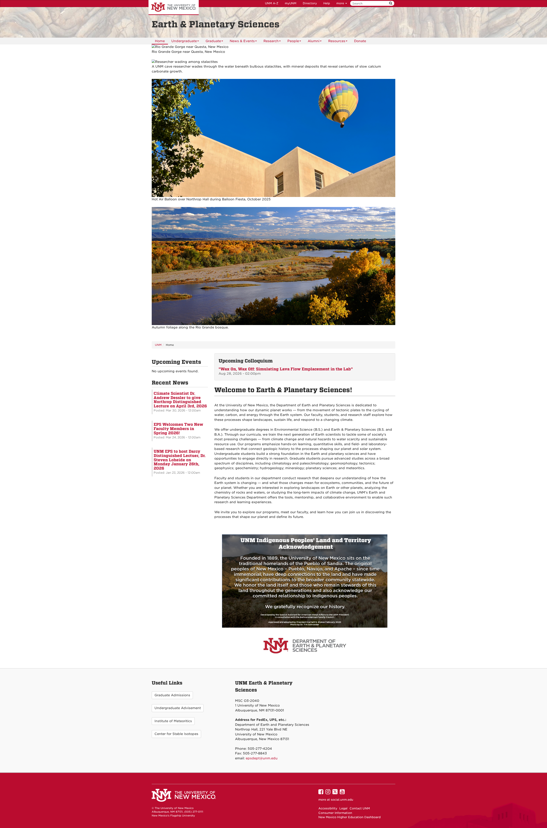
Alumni (313, 41)
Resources (336, 41)
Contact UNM (360, 808)
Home (160, 41)
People (293, 41)
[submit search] (390, 3)
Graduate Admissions (172, 695)
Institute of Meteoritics (173, 721)
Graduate (213, 41)
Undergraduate (184, 41)
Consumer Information (335, 813)
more (340, 3)
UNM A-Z (271, 3)
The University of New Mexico (174, 7)
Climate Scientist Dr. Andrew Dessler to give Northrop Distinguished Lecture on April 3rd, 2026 (180, 399)
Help (326, 3)
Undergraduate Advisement (177, 708)
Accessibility (327, 808)
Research (271, 41)
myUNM (290, 3)
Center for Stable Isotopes (176, 734)
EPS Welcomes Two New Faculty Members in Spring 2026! (178, 428)
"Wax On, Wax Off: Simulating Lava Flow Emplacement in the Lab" (286, 369)
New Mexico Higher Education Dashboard (349, 817)
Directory (310, 3)
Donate (360, 41)
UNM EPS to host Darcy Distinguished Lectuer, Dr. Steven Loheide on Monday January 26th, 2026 (180, 459)
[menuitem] (160, 41)
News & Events (242, 41)
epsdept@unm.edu (262, 758)
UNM (158, 344)
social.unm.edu (342, 799)
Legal (343, 808)
